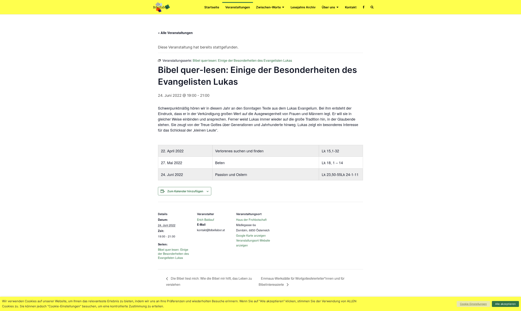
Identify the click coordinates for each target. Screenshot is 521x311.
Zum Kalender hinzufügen (185, 191)
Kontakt (351, 7)
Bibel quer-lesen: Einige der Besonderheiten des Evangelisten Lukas (173, 253)
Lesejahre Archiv (303, 7)
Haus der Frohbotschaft (251, 220)
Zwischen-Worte (268, 7)
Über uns (328, 7)
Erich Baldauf (205, 220)
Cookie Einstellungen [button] (473, 304)
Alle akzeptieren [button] (505, 304)
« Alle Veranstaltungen (175, 32)
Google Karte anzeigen (251, 235)
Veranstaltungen (237, 7)
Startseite (211, 7)
